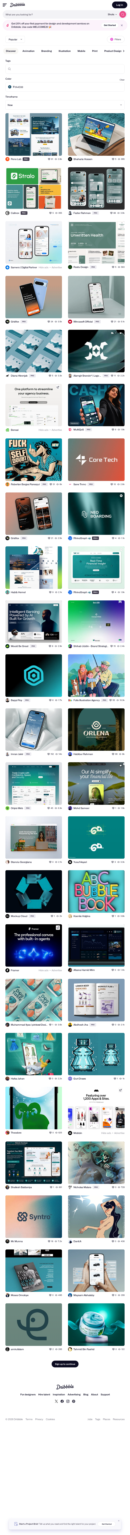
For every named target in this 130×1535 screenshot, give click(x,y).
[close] (121, 25)
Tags (7, 60)
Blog (85, 1394)
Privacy (39, 1419)
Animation (29, 50)
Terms (29, 1419)
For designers (28, 1394)
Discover (11, 50)
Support (105, 1394)
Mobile (81, 50)
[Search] (122, 14)
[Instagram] (67, 1401)
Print (95, 50)
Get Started (110, 25)
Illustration (65, 50)
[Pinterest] (73, 1401)
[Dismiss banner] (119, 1520)
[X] (56, 1401)
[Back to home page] (17, 5)
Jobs (90, 1419)
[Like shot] (49, 159)
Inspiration (59, 1394)
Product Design (113, 50)
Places (106, 1419)
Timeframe (11, 96)
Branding (46, 50)
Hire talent (44, 1394)
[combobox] (54, 14)
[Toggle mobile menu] (5, 5)
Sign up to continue (65, 1364)
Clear (122, 79)
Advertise (57, 267)
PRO (26, 159)
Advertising (74, 1394)
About (94, 1394)
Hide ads (43, 267)
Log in (119, 4)
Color (8, 78)
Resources (119, 1419)
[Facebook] (62, 1401)
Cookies (50, 1419)
